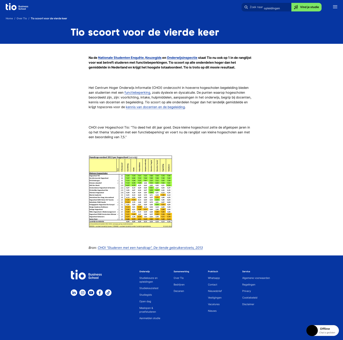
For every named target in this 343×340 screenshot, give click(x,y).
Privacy (246, 290)
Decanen (179, 290)
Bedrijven (179, 284)
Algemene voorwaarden (256, 277)
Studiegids (145, 294)
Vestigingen (215, 297)
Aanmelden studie (149, 318)
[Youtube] (91, 292)
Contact (212, 284)
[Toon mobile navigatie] (335, 7)
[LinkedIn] (74, 292)
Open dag (145, 301)
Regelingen (248, 284)
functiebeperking (137, 92)
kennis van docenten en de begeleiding (155, 107)
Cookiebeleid (249, 297)
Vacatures (214, 304)
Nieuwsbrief (215, 290)
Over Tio (179, 277)
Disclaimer (248, 304)
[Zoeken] (246, 7)
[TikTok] (108, 292)
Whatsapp (214, 277)
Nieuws (212, 310)
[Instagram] (82, 292)
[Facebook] (99, 292)
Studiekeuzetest (148, 288)
